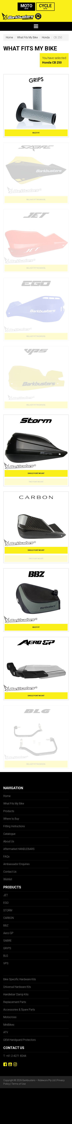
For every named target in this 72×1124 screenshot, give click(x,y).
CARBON (8, 918)
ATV (5, 1032)
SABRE (7, 940)
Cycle (45, 6)
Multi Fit (36, 133)
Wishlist (7, 879)
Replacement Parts (14, 1002)
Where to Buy (11, 818)
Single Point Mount (36, 473)
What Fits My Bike (27, 37)
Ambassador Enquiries (16, 864)
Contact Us (9, 871)
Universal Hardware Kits (17, 986)
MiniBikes (8, 1024)
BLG (5, 955)
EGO (6, 902)
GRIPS (7, 948)
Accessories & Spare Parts (19, 1009)
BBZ (5, 925)
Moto (26, 6)
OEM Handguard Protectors (19, 1039)
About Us (8, 841)
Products (8, 811)
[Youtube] (10, 1064)
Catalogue (9, 833)
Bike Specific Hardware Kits (19, 979)
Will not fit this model (36, 199)
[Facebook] (5, 1064)
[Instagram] (15, 1064)
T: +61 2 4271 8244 (14, 1055)
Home (9, 37)
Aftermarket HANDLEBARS (18, 849)
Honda (46, 37)
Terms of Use (18, 1083)
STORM (7, 910)
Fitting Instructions (14, 826)
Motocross (9, 1017)
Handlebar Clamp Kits (15, 994)
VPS (5, 963)
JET (5, 895)
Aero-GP (8, 933)
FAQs (6, 856)
